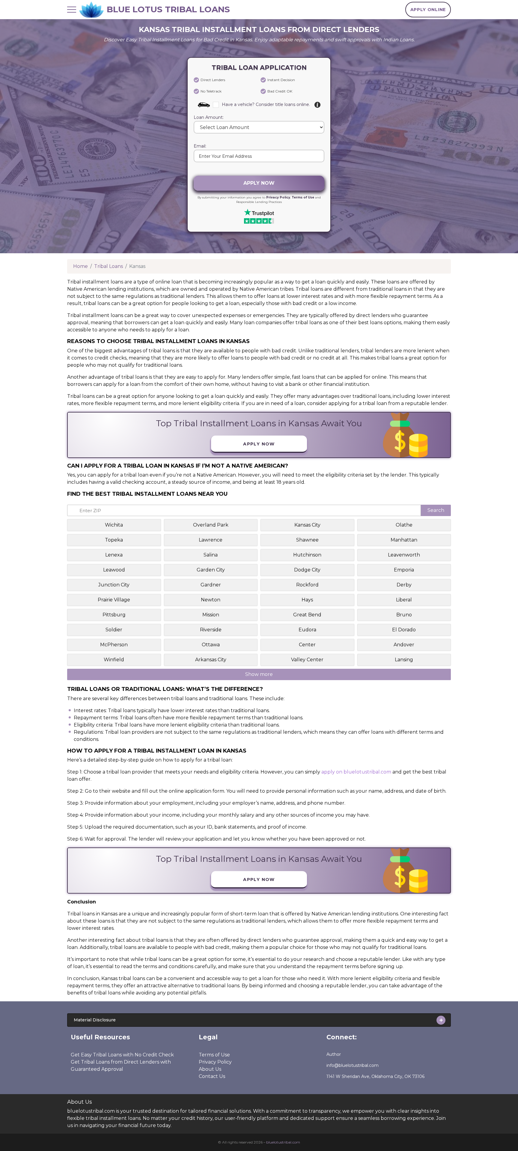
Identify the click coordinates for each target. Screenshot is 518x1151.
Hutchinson (307, 555)
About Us (210, 1069)
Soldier (114, 630)
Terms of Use (303, 197)
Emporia (404, 570)
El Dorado (404, 630)
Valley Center (307, 659)
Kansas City (307, 525)
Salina (211, 555)
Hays (307, 600)
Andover (404, 644)
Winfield (114, 659)
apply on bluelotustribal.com (356, 772)
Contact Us (212, 1076)
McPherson (114, 644)
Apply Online (428, 9)
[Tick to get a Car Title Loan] (317, 105)
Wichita (114, 525)
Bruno (404, 615)
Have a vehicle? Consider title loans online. (266, 104)
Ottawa (211, 644)
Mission (210, 615)
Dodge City (307, 570)
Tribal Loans (108, 266)
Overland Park (210, 525)
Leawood (114, 570)
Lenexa (114, 555)
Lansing (404, 659)
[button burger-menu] (71, 10)
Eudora (307, 630)
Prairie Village (114, 600)
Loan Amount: (209, 117)
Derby (404, 585)
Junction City (114, 585)
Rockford (307, 585)
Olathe (404, 525)
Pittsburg (114, 615)
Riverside (211, 630)
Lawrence (210, 540)
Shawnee (307, 540)
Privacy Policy (278, 197)
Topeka (114, 540)
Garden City (211, 570)
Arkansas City (210, 659)
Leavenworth (404, 555)
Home (80, 266)
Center (307, 644)
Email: (200, 146)
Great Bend (307, 615)
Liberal (404, 600)
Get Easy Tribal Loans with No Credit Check (122, 1055)
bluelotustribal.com (283, 1142)
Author (333, 1054)
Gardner (211, 585)
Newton (210, 600)
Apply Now (259, 183)
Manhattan (404, 540)
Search (435, 510)
